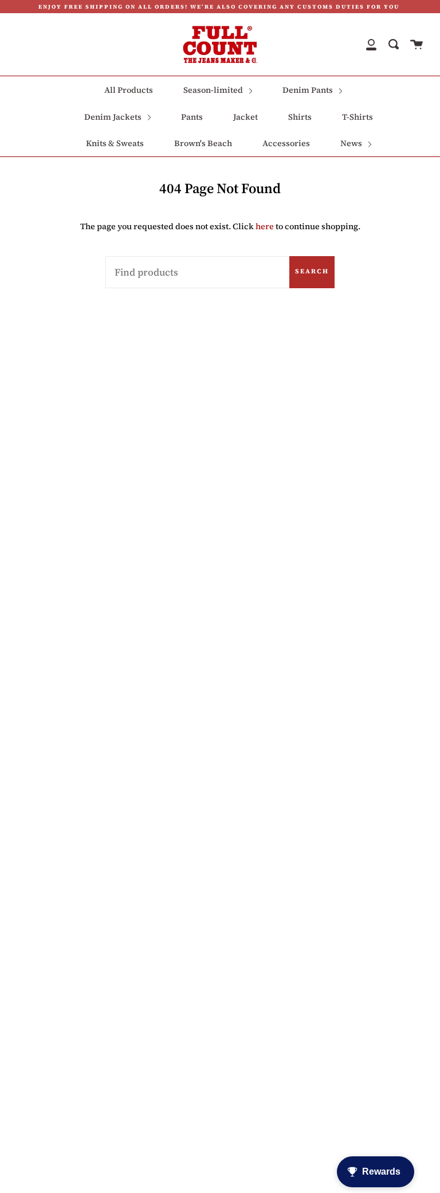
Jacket (245, 117)
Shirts (300, 117)
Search (312, 271)
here (265, 226)
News (352, 143)
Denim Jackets (113, 117)
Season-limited (214, 90)
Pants (192, 117)
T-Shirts (357, 117)
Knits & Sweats (115, 143)
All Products (128, 90)
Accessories (286, 143)
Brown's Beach (203, 143)
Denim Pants (308, 90)
